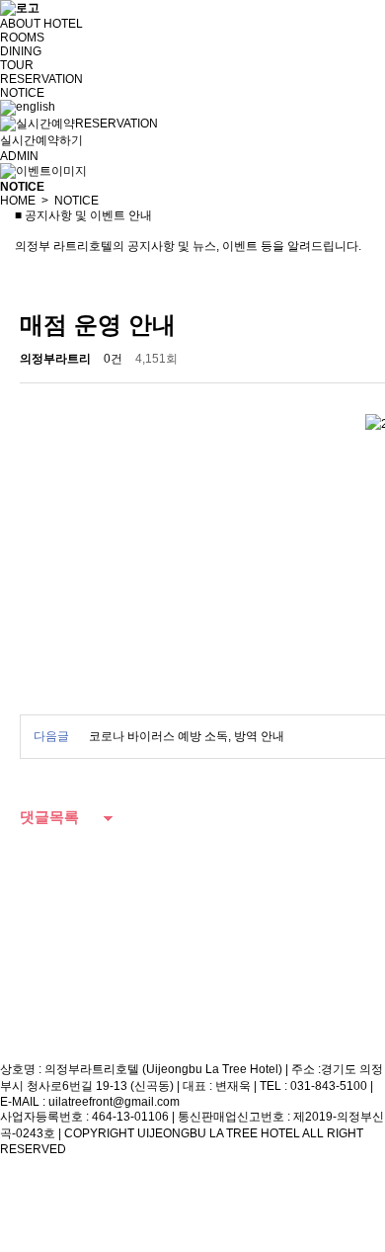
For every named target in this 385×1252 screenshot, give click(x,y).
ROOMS (22, 37)
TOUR (17, 65)
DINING (20, 51)
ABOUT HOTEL (41, 24)
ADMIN (19, 156)
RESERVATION (41, 79)
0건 (113, 359)
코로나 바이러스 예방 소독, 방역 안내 (186, 736)
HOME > (24, 201)
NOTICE (22, 93)
